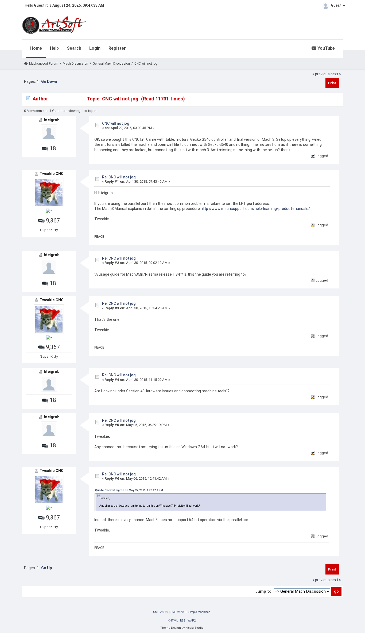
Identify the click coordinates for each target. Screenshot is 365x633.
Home (36, 48)
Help (54, 48)
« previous (321, 74)
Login (94, 48)
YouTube (325, 48)
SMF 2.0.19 (160, 612)
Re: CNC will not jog (118, 177)
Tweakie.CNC (52, 173)
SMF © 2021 (178, 612)
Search (74, 48)
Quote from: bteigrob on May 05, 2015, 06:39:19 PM (129, 490)
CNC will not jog (115, 123)
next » (336, 74)
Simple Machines (199, 612)
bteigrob (51, 120)
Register (117, 48)
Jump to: (264, 591)
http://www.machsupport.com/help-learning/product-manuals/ (255, 208)
